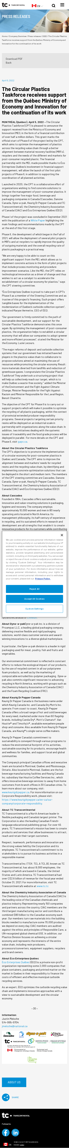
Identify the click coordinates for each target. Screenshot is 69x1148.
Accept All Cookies (34, 599)
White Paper (38, 220)
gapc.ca (22, 441)
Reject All (35, 589)
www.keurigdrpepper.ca (15, 792)
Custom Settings (34, 608)
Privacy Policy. (43, 578)
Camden (22, 1145)
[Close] (62, 535)
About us (14, 1082)
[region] (34, 574)
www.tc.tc (42, 886)
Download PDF (14, 58)
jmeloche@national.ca (14, 1026)
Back (9, 62)
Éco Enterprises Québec (16, 962)
